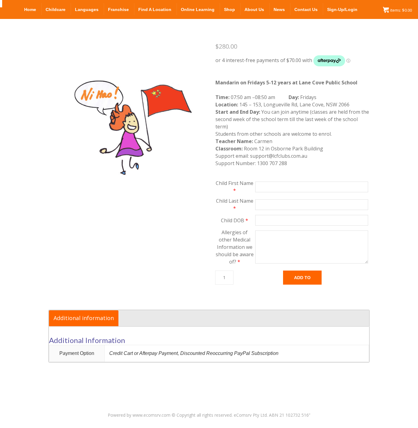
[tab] (83, 318)
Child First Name (234, 187)
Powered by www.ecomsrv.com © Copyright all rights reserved (170, 415)
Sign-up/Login (342, 9)
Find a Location (154, 9)
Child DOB (234, 220)
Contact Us (306, 9)
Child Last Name (234, 204)
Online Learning (198, 9)
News (279, 9)
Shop (229, 9)
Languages (87, 9)
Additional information (84, 318)
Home (30, 9)
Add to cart (302, 280)
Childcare (55, 9)
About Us (254, 9)
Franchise (118, 9)
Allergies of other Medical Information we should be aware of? (235, 247)
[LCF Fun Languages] (1, 3)
